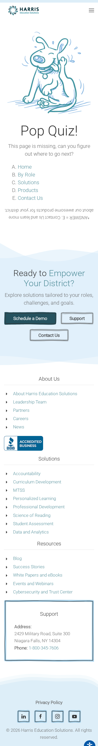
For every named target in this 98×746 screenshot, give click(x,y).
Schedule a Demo (30, 318)
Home (25, 167)
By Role (26, 175)
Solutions (28, 182)
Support (77, 318)
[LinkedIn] (23, 716)
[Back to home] (23, 10)
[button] (91, 10)
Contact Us (30, 198)
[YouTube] (74, 716)
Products (28, 190)
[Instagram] (57, 716)
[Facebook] (40, 716)
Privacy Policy (49, 702)
